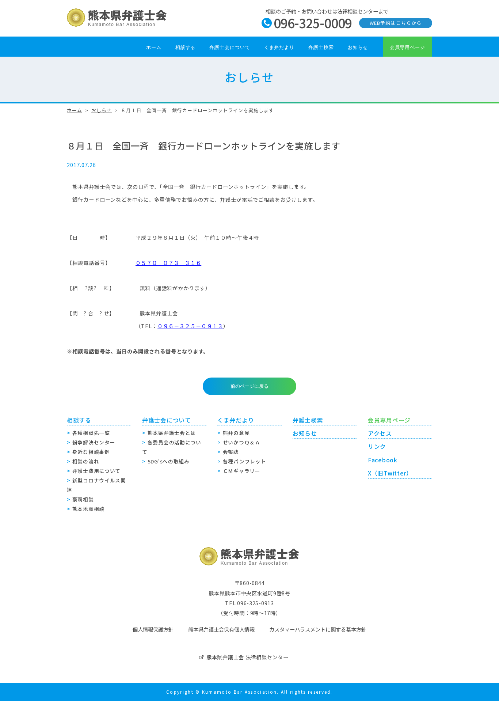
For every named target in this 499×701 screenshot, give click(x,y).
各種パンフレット (244, 461)
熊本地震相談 (88, 508)
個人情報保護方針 (153, 629)
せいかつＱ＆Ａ (241, 442)
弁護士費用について (96, 470)
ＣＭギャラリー (241, 470)
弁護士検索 (321, 47)
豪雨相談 (83, 499)
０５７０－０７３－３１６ (168, 262)
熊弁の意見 (236, 432)
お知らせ (358, 47)
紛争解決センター (93, 442)
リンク (377, 446)
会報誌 (231, 451)
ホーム (153, 47)
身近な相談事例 (91, 451)
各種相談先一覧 (91, 432)
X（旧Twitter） (390, 473)
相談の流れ (85, 461)
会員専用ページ (407, 47)
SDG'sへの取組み (169, 461)
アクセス (380, 433)
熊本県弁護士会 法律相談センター (247, 657)
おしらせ (101, 110)
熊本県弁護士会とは (172, 432)
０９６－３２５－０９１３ (190, 326)
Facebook (382, 460)
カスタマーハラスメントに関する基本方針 (317, 629)
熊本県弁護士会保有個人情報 (221, 629)
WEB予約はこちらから (395, 22)
